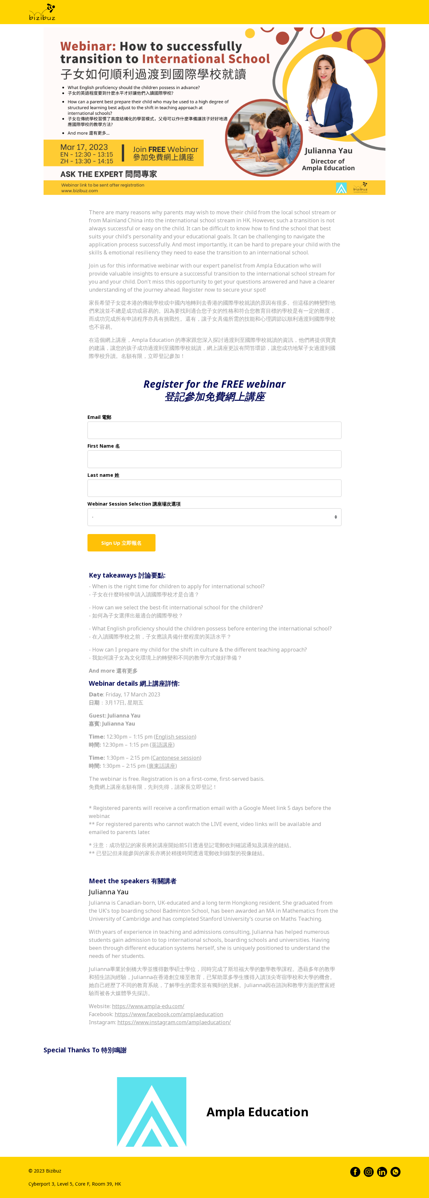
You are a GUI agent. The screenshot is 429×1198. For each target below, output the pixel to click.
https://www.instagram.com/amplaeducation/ (174, 1022)
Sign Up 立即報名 (121, 542)
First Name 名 (103, 446)
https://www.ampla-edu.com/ (148, 1006)
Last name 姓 (103, 475)
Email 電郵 (99, 417)
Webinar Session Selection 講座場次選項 (134, 504)
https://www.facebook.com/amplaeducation (169, 1014)
